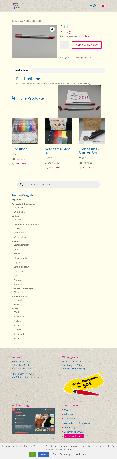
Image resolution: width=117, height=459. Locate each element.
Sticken (17, 321)
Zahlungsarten (71, 414)
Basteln (15, 241)
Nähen (15, 308)
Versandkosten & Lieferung (77, 423)
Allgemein (17, 199)
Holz (16, 249)
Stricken (18, 329)
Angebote (18, 207)
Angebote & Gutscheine (23, 204)
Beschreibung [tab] (21, 70)
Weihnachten (20, 237)
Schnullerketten (21, 266)
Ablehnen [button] (43, 454)
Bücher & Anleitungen (22, 288)
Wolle (16, 338)
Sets (16, 275)
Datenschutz (70, 418)
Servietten (19, 271)
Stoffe (16, 325)
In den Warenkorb (87, 45)
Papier (17, 262)
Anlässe (15, 216)
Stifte (34, 21)
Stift (90, 57)
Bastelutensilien (21, 244)
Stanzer (17, 280)
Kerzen (17, 253)
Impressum (69, 427)
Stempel (18, 300)
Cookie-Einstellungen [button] (62, 454)
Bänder (17, 312)
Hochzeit (18, 219)
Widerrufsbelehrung (74, 431)
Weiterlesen (82, 454)
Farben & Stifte (23, 21)
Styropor (18, 284)
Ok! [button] (32, 454)
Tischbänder (20, 334)
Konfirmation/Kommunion (26, 224)
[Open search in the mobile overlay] (58, 184)
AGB (66, 409)
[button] (52, 29)
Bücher (17, 292)
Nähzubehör (20, 316)
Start (14, 21)
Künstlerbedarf (21, 258)
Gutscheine (19, 211)
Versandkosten (84, 36)
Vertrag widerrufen (74, 436)
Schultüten (19, 232)
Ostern (17, 228)
